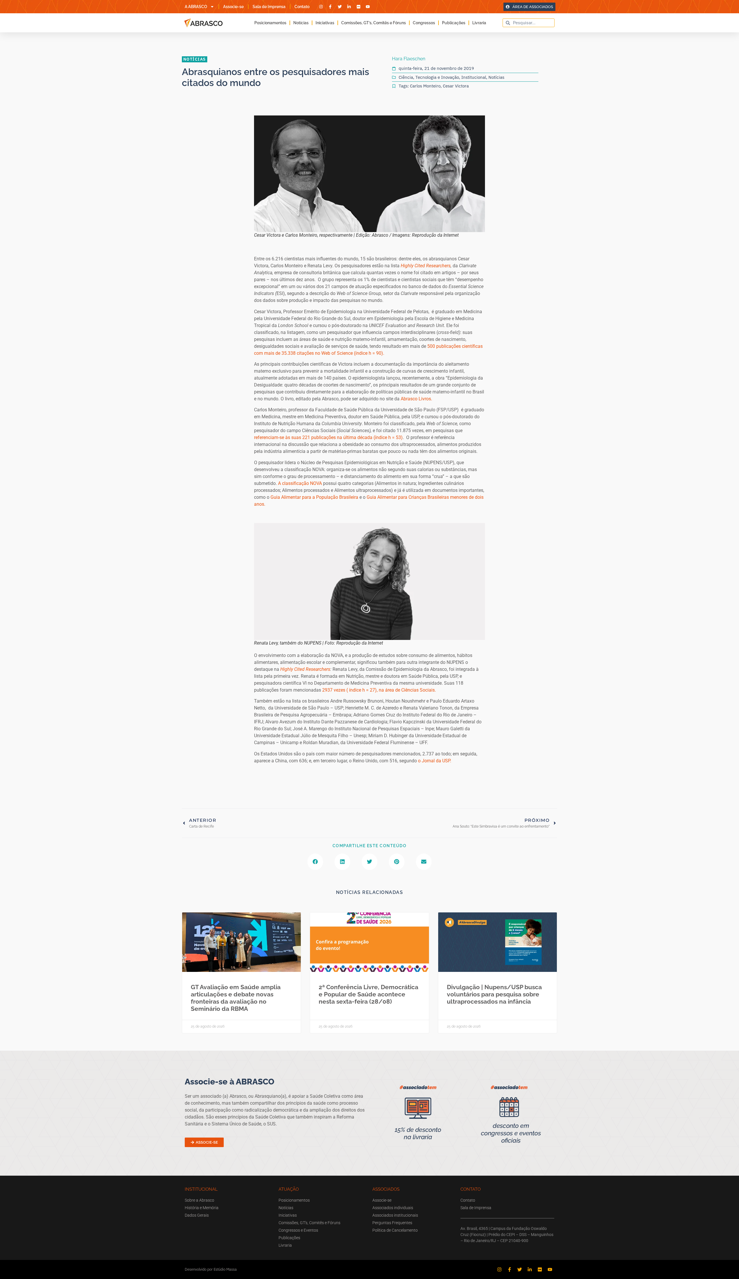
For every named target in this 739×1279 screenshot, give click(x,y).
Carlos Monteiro (425, 86)
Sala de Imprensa (269, 6)
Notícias (301, 22)
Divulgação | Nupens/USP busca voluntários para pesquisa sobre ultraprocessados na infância (494, 994)
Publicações (453, 22)
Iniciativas (325, 22)
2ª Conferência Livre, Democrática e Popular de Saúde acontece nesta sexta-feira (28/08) (368, 994)
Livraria (479, 22)
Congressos (424, 22)
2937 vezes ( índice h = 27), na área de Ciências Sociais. (379, 690)
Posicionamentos (270, 22)
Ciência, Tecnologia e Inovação (429, 77)
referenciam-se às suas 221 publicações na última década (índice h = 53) (328, 437)
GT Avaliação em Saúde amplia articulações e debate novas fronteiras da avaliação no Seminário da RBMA (236, 998)
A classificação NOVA (300, 483)
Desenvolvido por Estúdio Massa (211, 1269)
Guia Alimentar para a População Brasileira (314, 497)
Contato (301, 6)
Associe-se (233, 6)
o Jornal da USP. (434, 760)
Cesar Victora (456, 86)
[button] (315, 862)
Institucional (473, 77)
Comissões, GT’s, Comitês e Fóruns (373, 22)
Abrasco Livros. (417, 399)
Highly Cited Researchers (426, 265)
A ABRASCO (196, 6)
